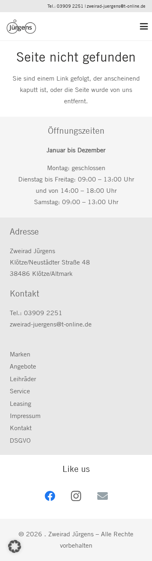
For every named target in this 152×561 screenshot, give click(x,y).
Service (20, 391)
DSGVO (20, 440)
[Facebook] (49, 496)
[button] (143, 26)
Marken (20, 354)
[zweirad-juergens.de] (21, 26)
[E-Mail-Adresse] (102, 496)
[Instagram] (76, 496)
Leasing (20, 403)
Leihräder (23, 379)
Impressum (25, 416)
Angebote (23, 366)
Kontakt (21, 428)
